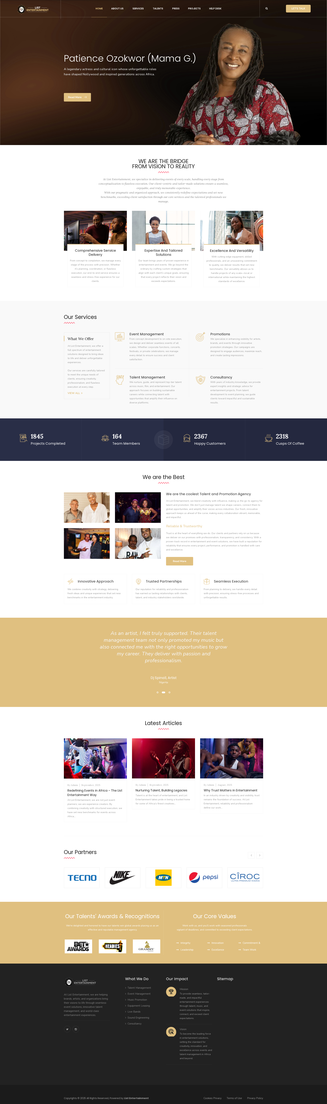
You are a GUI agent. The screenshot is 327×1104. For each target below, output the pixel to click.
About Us (117, 8)
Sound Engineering (138, 1017)
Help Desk (215, 8)
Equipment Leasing (139, 1005)
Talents (158, 8)
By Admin (72, 785)
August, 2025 (225, 784)
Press (176, 8)
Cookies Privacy (213, 1098)
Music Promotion (137, 999)
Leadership (187, 949)
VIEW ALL (74, 393)
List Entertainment (136, 1098)
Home (99, 8)
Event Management (139, 993)
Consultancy (135, 1023)
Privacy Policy (255, 1098)
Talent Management (139, 988)
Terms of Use (234, 1098)
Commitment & (251, 943)
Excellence (218, 949)
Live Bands (134, 1011)
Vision (183, 1029)
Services (138, 8)
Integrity (185, 943)
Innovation (218, 943)
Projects (194, 8)
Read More (165, 86)
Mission (184, 989)
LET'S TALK (298, 8)
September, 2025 (90, 785)
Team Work (249, 949)
